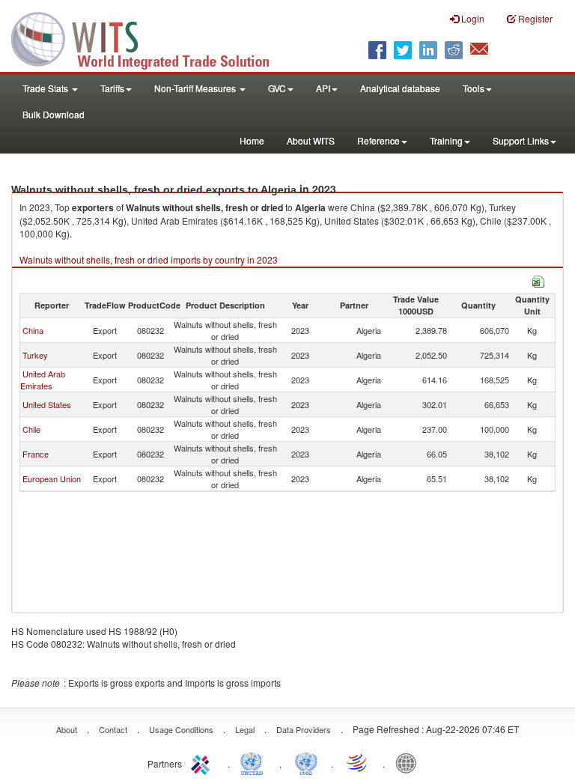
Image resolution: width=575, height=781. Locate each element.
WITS (149, 37)
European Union (51, 478)
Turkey (35, 355)
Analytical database (400, 88)
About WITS (311, 140)
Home (252, 140)
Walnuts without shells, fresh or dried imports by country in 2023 (148, 259)
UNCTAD (255, 762)
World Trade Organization (358, 762)
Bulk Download (53, 114)
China (32, 330)
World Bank (410, 762)
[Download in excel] (538, 279)
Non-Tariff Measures (196, 88)
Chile (31, 429)
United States (46, 404)
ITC (203, 762)
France (35, 454)
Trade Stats (46, 88)
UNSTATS (306, 762)
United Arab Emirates (42, 380)
